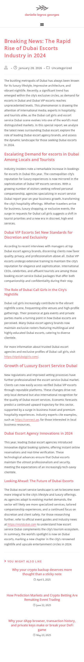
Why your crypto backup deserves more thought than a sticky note (42, 572)
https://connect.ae (27, 419)
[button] (42, 24)
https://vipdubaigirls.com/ (21, 356)
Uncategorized (62, 68)
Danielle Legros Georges (42, 15)
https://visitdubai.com (22, 524)
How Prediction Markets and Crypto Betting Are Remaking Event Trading (42, 597)
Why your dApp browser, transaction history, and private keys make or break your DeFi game (42, 625)
